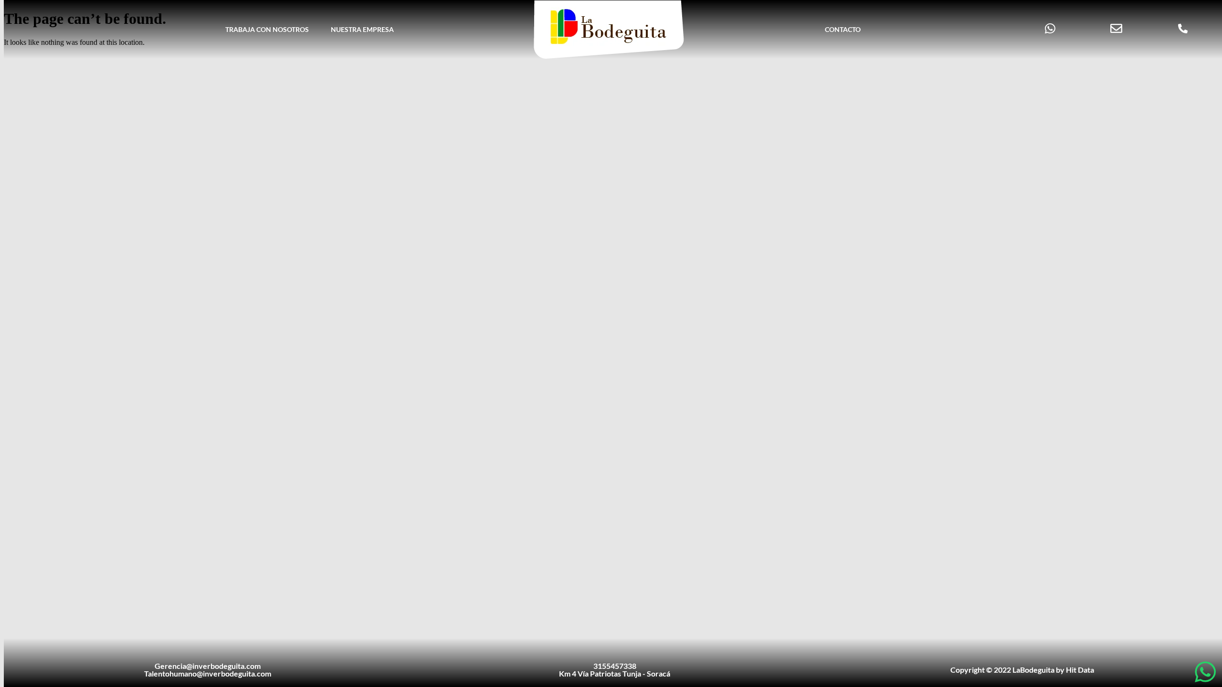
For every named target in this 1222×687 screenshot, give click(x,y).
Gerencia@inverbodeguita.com (208, 665)
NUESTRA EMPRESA (362, 29)
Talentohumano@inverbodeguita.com (207, 673)
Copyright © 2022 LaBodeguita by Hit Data (1022, 669)
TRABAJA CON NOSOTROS (267, 29)
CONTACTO (843, 29)
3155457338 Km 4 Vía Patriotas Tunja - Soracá (614, 669)
